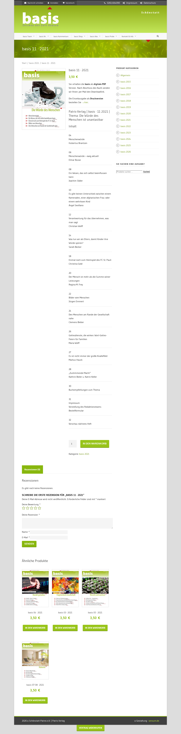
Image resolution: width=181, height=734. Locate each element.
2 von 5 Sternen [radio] (27, 508)
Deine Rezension (31, 514)
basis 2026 (125, 151)
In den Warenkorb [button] (35, 627)
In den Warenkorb (95, 443)
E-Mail (26, 537)
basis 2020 (125, 113)
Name (26, 531)
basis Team (27, 36)
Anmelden (54, 3)
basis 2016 (125, 88)
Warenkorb (70, 3)
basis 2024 (125, 139)
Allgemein (125, 75)
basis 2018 (125, 100)
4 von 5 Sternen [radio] (35, 508)
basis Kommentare (61, 36)
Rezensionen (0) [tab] (32, 469)
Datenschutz (150, 2)
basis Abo (94, 36)
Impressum (131, 2)
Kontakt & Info (127, 36)
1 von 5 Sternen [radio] (23, 508)
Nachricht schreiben (35, 3)
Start (24, 63)
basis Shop (78, 36)
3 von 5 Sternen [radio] (31, 508)
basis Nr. (42, 36)
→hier (85, 102)
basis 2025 (125, 145)
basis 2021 (34, 63)
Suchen (146, 172)
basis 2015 (125, 81)
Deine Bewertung (31, 504)
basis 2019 (125, 107)
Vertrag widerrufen (90, 727)
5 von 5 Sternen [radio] (39, 508)
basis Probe (109, 36)
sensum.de (154, 720)
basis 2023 (125, 132)
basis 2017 (125, 94)
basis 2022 (125, 126)
